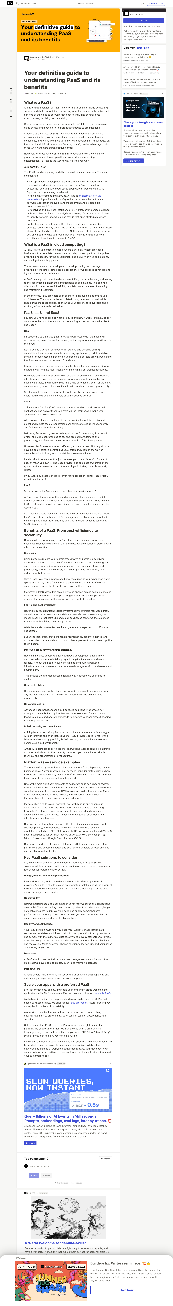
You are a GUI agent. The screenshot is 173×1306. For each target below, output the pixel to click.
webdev (29, 93)
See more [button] (30, 1143)
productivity (50, 93)
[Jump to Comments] (11, 100)
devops (62, 93)
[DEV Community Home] (10, 3)
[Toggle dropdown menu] (110, 1064)
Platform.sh (58, 57)
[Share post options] (11, 126)
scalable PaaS (103, 993)
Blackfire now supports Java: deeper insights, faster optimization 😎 (139, 57)
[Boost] (11, 117)
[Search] (17, 3)
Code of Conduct (61, 1183)
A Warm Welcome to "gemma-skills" (55, 1243)
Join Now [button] (126, 1290)
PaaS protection (78, 1002)
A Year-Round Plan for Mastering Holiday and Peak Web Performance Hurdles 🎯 (141, 70)
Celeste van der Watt (40, 57)
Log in (141, 3)
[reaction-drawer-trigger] (11, 90)
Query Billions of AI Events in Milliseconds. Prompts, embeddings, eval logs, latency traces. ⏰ (68, 1118)
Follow (144, 20)
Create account (156, 3)
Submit (34, 1175)
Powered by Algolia (85, 3)
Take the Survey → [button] (133, 161)
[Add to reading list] (11, 109)
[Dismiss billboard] (167, 1258)
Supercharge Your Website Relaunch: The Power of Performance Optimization (141, 82)
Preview (46, 1175)
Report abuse (76, 1183)
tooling (39, 93)
